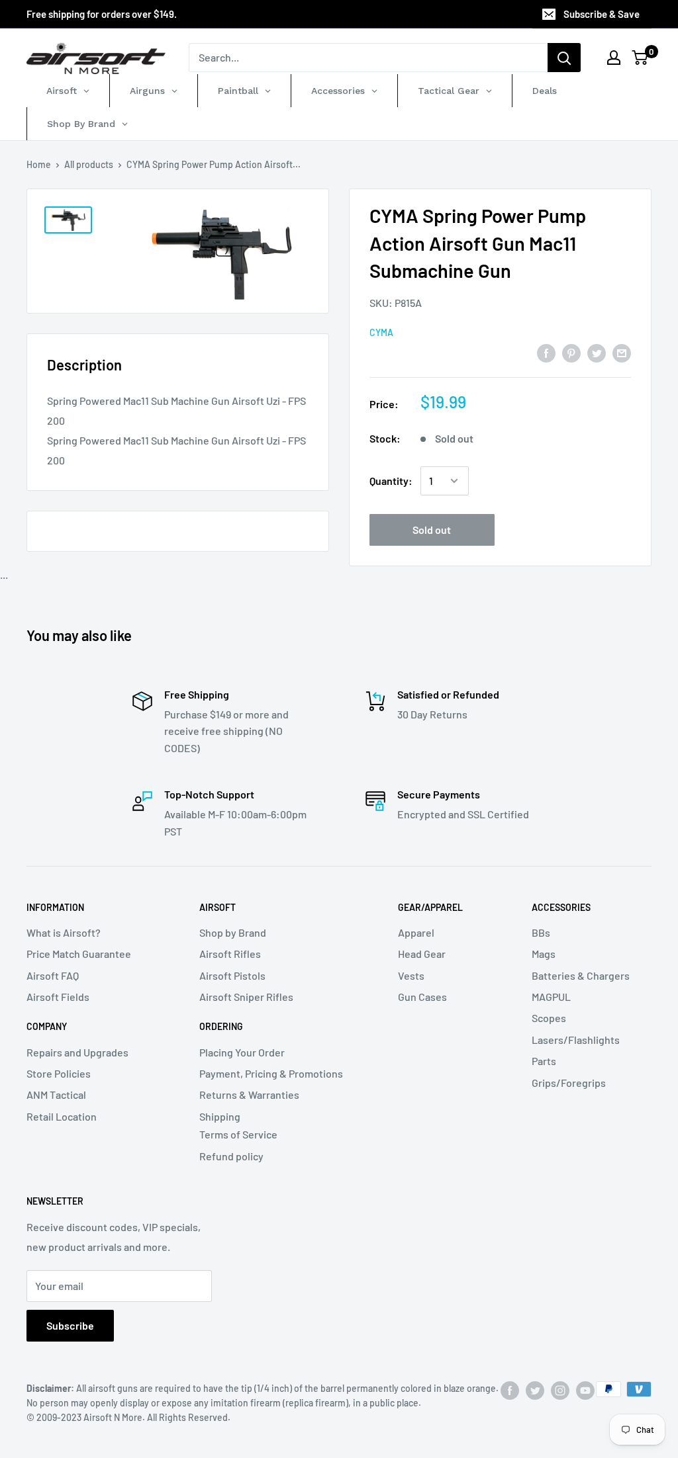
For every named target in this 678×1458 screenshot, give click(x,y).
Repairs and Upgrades (77, 1052)
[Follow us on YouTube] (585, 1390)
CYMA (381, 332)
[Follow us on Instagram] (560, 1390)
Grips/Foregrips (569, 1082)
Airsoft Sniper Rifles (246, 996)
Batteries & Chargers (581, 975)
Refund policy (231, 1156)
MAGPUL (551, 996)
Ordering (221, 1026)
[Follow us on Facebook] (510, 1390)
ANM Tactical (56, 1094)
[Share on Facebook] (546, 352)
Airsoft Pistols (232, 975)
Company (46, 1026)
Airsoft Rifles (230, 953)
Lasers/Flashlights (576, 1039)
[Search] (564, 57)
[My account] (613, 57)
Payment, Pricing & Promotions (271, 1073)
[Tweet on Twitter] (596, 352)
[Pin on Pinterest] (571, 352)
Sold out (431, 529)
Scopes (549, 1017)
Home (38, 164)
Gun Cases (422, 996)
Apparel (416, 932)
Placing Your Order (242, 1052)
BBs (541, 932)
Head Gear (422, 953)
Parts (544, 1060)
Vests (411, 975)
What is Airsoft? (63, 932)
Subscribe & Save (601, 14)
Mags (544, 953)
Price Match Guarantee (78, 953)
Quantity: (390, 480)
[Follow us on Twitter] (535, 1390)
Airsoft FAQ (52, 975)
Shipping (219, 1116)
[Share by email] (621, 352)
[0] (640, 57)
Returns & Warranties (249, 1094)
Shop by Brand (232, 932)
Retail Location (61, 1116)
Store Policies (58, 1073)
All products (88, 164)
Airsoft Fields (57, 996)
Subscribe (70, 1325)
